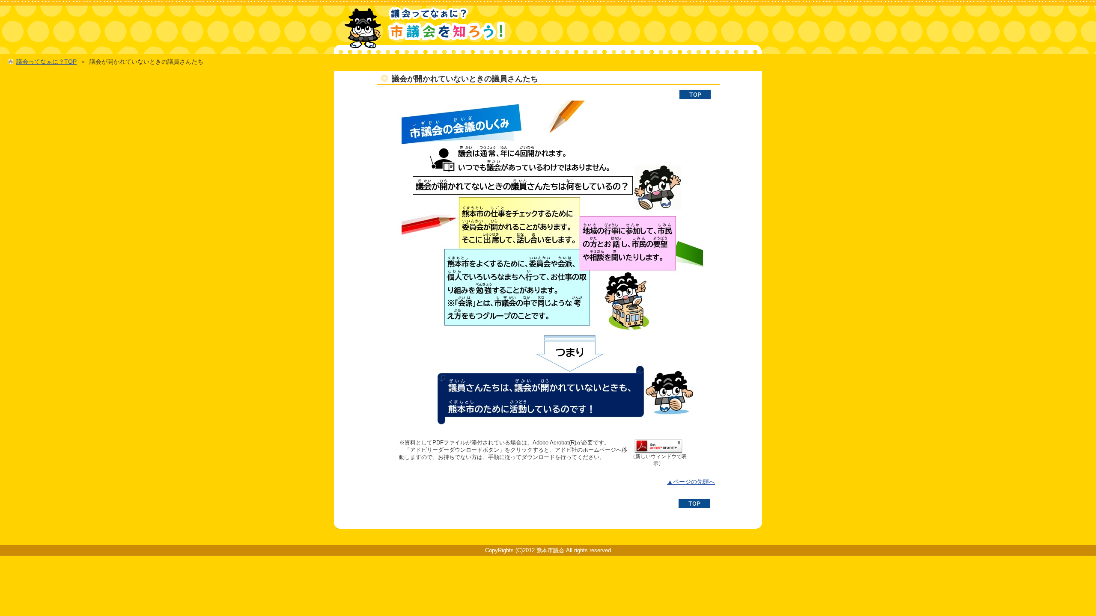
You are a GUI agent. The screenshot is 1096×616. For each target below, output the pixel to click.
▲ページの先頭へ (691, 482)
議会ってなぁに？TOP (46, 62)
